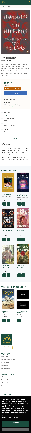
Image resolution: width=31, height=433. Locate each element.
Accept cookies (15, 422)
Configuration (15, 429)
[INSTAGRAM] (11, 347)
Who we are (4, 377)
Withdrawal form (5, 383)
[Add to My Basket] (4, 204)
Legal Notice (4, 356)
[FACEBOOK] (3, 347)
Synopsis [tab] (15, 138)
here (17, 417)
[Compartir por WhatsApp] (11, 105)
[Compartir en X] (8, 105)
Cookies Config (5, 368)
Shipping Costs (5, 386)
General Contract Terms (8, 359)
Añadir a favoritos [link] (9, 99)
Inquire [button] (16, 93)
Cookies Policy (5, 365)
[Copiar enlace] (18, 105)
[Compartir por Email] (15, 105)
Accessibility (5, 389)
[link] (8, 204)
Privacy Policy (5, 362)
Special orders (5, 380)
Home (2, 6)
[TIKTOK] (7, 347)
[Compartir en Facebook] (5, 105)
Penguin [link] (6, 115)
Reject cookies (15, 425)
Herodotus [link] (6, 61)
